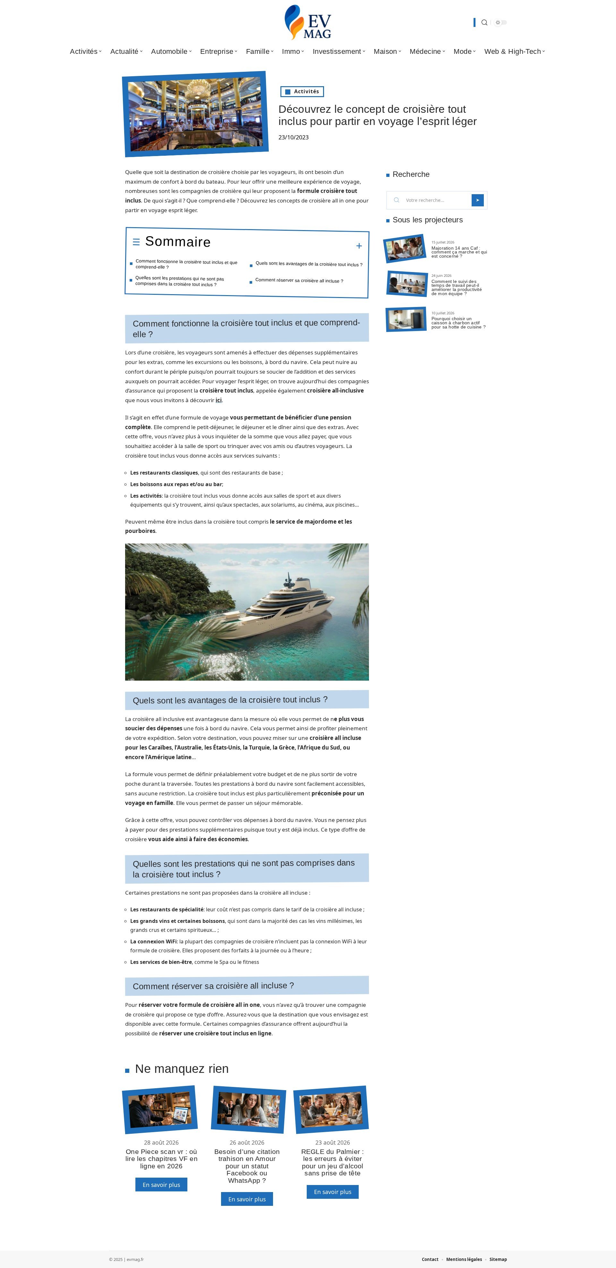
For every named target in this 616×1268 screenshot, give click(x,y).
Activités (306, 91)
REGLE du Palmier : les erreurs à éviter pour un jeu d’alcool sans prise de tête (332, 1162)
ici (219, 400)
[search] (484, 23)
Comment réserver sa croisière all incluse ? (299, 280)
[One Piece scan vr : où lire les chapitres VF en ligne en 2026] (160, 1109)
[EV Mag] (308, 22)
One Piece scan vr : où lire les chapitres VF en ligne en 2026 (161, 1159)
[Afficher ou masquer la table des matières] (287, 245)
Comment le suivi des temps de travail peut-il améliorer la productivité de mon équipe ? (457, 287)
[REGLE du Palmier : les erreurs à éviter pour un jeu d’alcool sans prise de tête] (331, 1110)
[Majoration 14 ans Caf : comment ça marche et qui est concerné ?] (404, 249)
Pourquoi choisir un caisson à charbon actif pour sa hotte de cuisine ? (459, 322)
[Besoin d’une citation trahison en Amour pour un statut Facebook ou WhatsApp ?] (248, 1110)
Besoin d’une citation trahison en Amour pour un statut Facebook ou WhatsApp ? (247, 1166)
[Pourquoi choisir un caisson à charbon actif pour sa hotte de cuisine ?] (406, 319)
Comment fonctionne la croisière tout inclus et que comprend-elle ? (187, 263)
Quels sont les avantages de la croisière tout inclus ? (309, 263)
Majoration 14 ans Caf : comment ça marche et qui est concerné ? (459, 252)
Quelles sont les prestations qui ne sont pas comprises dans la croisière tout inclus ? (179, 281)
